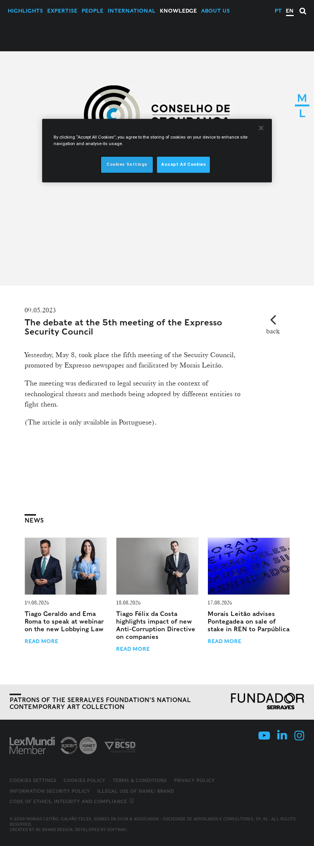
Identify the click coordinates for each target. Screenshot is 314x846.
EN (290, 11)
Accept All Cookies (183, 164)
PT (278, 11)
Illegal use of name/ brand (135, 791)
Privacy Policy (194, 780)
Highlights (25, 11)
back (273, 331)
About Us (215, 11)
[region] (157, 150)
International (131, 11)
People (92, 11)
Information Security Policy (50, 791)
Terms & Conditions (140, 780)
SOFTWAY (116, 829)
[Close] (261, 127)
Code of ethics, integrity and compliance (69, 801)
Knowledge (178, 11)
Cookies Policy (84, 780)
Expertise (62, 11)
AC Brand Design (54, 829)
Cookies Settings (33, 780)
